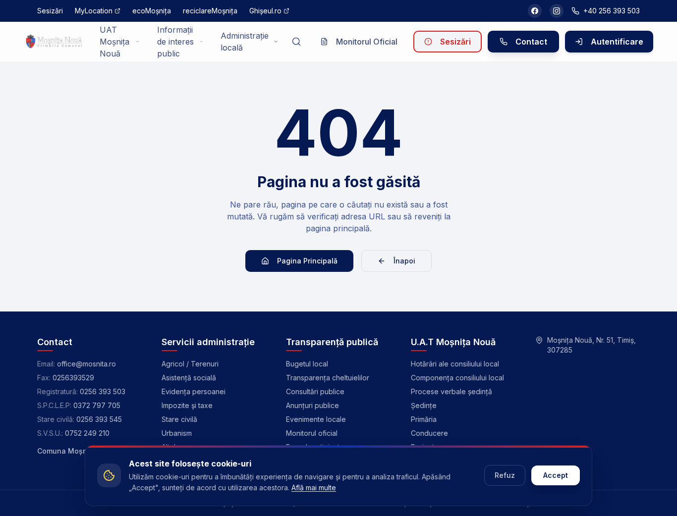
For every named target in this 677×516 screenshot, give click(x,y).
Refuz (505, 475)
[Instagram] (557, 11)
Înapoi (404, 261)
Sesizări (455, 42)
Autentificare (617, 42)
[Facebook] (535, 11)
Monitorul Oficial (366, 42)
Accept (555, 475)
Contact (531, 42)
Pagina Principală (307, 261)
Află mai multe (313, 487)
